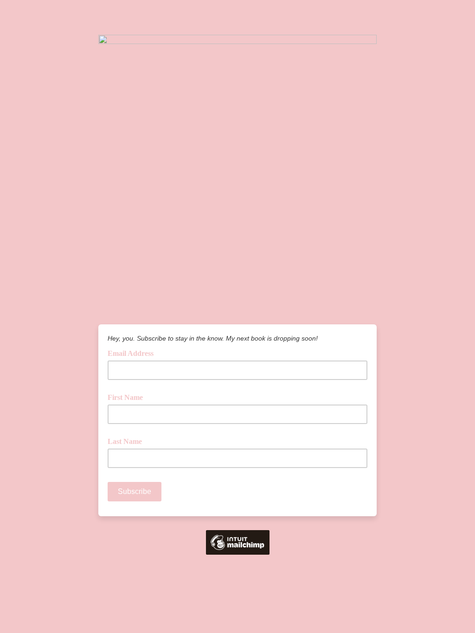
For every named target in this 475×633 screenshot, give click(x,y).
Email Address (134, 353)
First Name (125, 397)
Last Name (125, 441)
